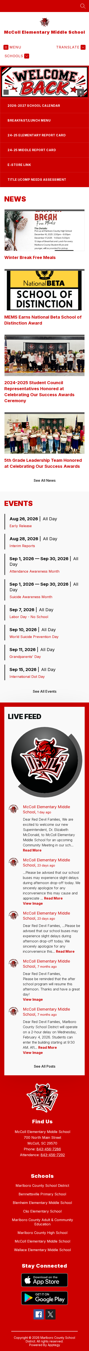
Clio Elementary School (42, 1211)
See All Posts (44, 1066)
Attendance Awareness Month (34, 571)
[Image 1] (6, 92)
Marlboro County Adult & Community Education (42, 1222)
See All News (45, 480)
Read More (32, 850)
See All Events (44, 691)
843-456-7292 (53, 1155)
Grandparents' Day (25, 656)
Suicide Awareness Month (31, 597)
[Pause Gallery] (80, 92)
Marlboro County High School (42, 1233)
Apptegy (54, 1345)
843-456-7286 (49, 1149)
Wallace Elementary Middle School (42, 1250)
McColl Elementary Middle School (42, 1241)
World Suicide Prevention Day (34, 637)
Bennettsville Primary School (42, 1194)
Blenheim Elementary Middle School (42, 1203)
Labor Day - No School (29, 617)
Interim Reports (22, 546)
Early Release (21, 526)
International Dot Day (27, 676)
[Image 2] (13, 92)
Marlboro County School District (42, 1185)
